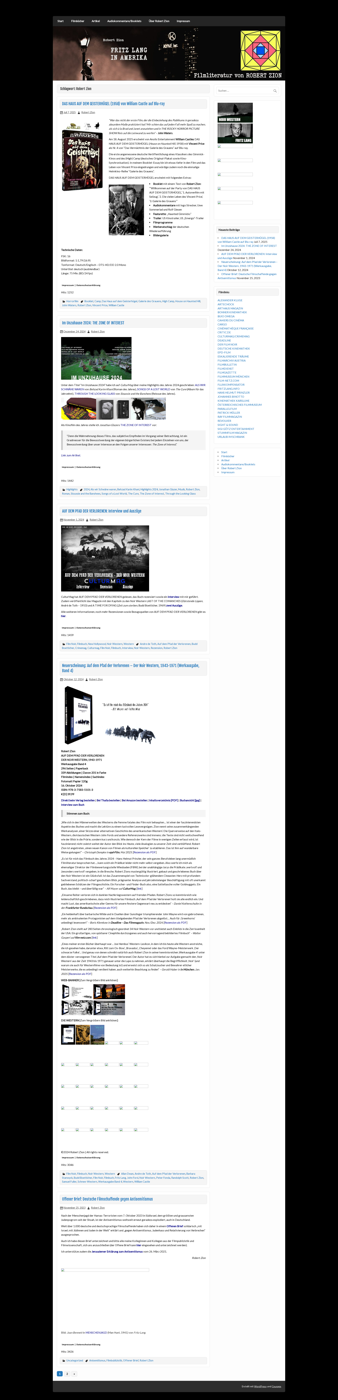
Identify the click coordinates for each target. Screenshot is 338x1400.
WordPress (260, 1386)
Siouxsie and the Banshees (86, 493)
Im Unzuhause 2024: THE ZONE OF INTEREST (93, 323)
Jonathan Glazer (168, 489)
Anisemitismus (97, 1360)
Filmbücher (77, 21)
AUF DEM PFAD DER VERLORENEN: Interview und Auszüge (101, 511)
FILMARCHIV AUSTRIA (232, 360)
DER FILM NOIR (227, 344)
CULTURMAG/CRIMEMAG (234, 336)
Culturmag (93, 647)
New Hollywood (97, 643)
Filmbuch (82, 643)
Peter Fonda (163, 1177)
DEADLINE (224, 340)
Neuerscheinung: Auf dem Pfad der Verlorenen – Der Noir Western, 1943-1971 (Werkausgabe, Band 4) (247, 266)
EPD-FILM (224, 352)
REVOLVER (224, 420)
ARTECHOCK (226, 304)
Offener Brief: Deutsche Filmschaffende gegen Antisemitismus (107, 1199)
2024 (86, 489)
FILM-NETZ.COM (228, 380)
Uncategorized (74, 1360)
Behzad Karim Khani (128, 489)
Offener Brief (131, 1360)
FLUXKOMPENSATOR (231, 384)
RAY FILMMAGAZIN (230, 416)
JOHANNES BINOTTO (231, 396)
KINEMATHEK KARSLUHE (233, 400)
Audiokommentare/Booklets (124, 21)
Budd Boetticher (83, 1177)
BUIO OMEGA (226, 316)
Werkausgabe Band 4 (110, 1181)
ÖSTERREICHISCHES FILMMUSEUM (240, 404)
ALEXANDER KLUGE (230, 300)
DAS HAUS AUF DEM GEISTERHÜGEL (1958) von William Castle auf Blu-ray (113, 103)
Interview (127, 647)
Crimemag (80, 647)
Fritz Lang (120, 1177)
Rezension (156, 647)
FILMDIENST (226, 368)
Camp (98, 301)
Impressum (183, 21)
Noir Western (115, 643)
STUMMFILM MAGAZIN (232, 432)
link (139, 888)
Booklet (88, 301)
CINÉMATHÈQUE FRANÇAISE (236, 328)
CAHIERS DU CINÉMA (231, 320)
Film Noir (71, 643)
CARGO (222, 324)
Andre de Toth (148, 643)
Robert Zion (88, 112)
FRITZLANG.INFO (229, 388)
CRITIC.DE (224, 332)
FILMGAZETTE (227, 372)
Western (129, 643)
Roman (66, 493)
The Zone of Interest (152, 493)
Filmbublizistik (114, 1360)
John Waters (69, 305)
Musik (181, 489)
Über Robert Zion (159, 21)
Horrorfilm (72, 301)
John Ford (132, 1177)
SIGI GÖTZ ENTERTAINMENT (236, 428)
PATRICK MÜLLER (229, 412)
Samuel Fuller (69, 1181)
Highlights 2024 (149, 489)
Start (61, 21)
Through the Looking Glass (180, 493)
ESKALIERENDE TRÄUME (233, 356)
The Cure (133, 493)
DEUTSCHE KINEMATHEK (234, 348)
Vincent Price (100, 305)
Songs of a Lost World (114, 493)
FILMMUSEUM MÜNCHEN (233, 376)
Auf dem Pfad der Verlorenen (174, 643)
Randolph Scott (180, 1177)
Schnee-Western (87, 1181)
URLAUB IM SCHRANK (231, 436)
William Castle (116, 305)
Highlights (72, 489)
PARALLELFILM (227, 408)
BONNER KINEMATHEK (232, 312)
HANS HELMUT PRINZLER (234, 392)
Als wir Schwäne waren (103, 489)
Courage (276, 1386)
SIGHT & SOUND (228, 424)
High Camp (168, 301)
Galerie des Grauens (149, 301)
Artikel (96, 21)
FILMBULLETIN (227, 364)
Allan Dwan (127, 1173)
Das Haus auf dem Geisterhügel (119, 301)
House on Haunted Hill (187, 301)
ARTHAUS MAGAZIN (230, 308)
